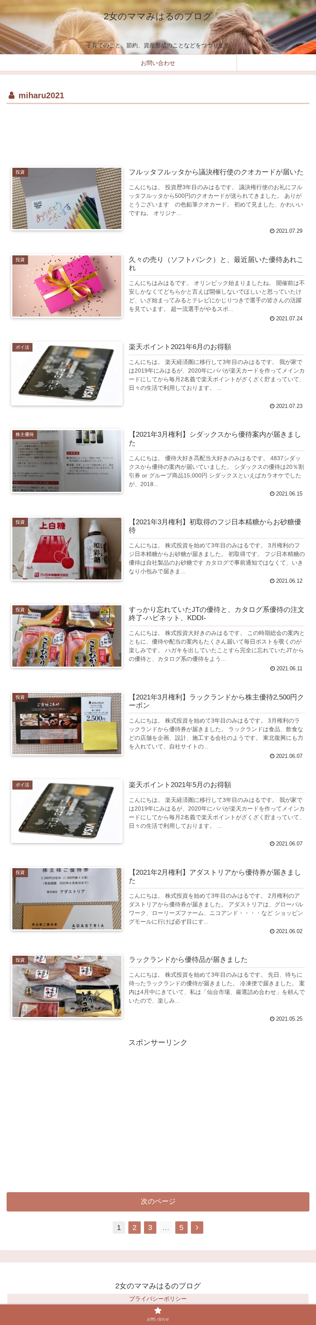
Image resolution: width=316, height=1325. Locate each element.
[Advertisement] (158, 129)
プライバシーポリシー (158, 1298)
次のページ (158, 1201)
